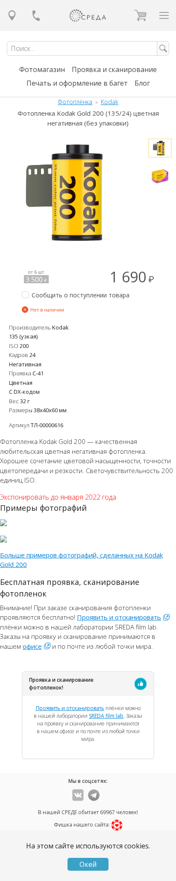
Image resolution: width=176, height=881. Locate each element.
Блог (142, 83)
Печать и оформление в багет (77, 83)
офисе (32, 646)
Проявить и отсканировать (119, 617)
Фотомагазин (42, 69)
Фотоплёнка (75, 102)
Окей (88, 864)
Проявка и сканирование (114, 69)
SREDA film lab (106, 715)
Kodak (109, 102)
